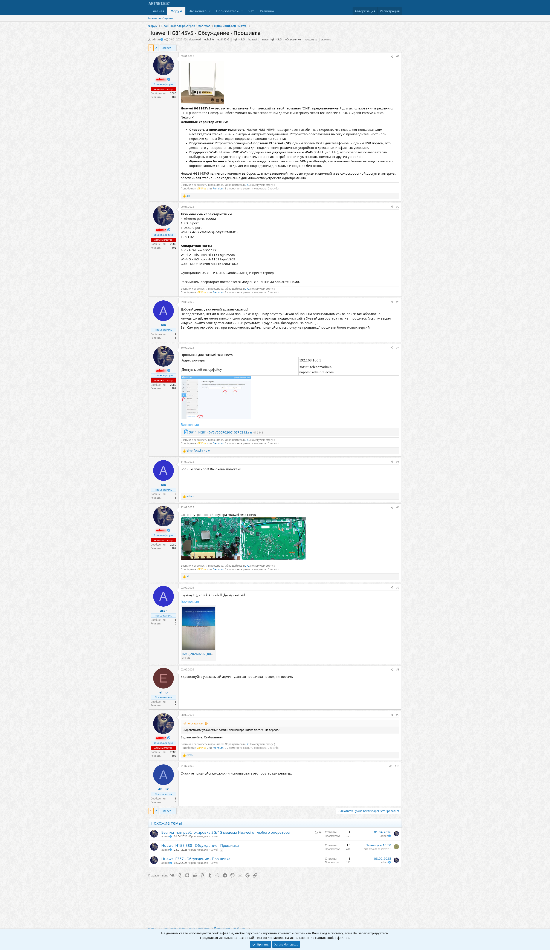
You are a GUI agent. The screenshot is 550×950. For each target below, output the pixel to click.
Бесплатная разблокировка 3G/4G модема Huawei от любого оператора (225, 832)
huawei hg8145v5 (271, 39)
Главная (157, 11)
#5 (397, 462)
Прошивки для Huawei (203, 836)
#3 (397, 302)
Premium (267, 11)
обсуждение (293, 39)
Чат (251, 11)
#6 (397, 507)
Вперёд (166, 48)
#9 (397, 715)
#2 (397, 207)
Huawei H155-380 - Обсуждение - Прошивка (200, 845)
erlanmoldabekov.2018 (377, 849)
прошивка (310, 39)
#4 (397, 347)
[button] (210, 11)
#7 (397, 587)
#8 (397, 669)
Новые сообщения (160, 18)
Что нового (197, 11)
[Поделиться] (392, 56)
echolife (209, 39)
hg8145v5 (239, 39)
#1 (397, 56)
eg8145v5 (223, 39)
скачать (326, 39)
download (195, 39)
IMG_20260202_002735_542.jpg (207, 654)
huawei (252, 39)
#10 (397, 766)
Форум (176, 11)
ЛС (247, 185)
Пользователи (227, 11)
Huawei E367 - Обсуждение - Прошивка (196, 858)
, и (198, 450)
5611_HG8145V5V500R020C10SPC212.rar (220, 432)
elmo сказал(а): (193, 723)
